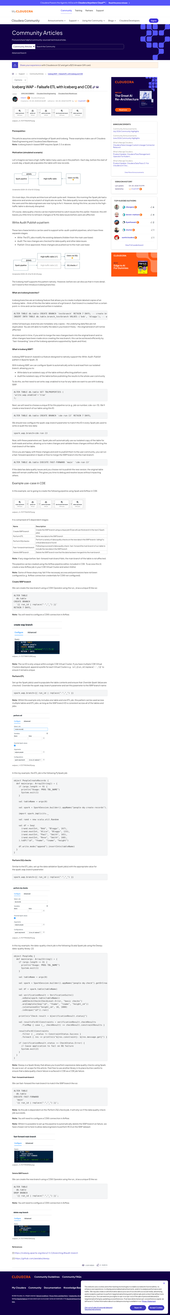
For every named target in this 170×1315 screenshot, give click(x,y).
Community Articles (37, 74)
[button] (49, 112)
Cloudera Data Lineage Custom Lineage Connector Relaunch (134, 146)
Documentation (52, 1287)
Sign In (153, 20)
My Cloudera (19, 1287)
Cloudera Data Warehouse (67, 94)
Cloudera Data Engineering (46, 94)
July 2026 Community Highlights (126, 131)
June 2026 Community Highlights (126, 138)
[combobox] (79, 46)
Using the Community (92, 20)
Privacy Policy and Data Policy (58, 1296)
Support (100, 10)
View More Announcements (134, 172)
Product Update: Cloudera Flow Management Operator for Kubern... (131, 155)
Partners (89, 10)
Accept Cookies (156, 1308)
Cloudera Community (26, 20)
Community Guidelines (47, 1276)
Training (78, 10)
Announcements (55, 20)
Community (66, 10)
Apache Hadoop (22, 1299)
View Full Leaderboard (134, 245)
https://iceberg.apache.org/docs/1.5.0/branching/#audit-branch (46, 1253)
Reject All (138, 1308)
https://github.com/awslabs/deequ (32, 1258)
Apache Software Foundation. (76, 1299)
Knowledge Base (73, 1287)
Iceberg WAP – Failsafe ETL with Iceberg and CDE (52, 87)
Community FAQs (71, 1276)
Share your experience (30, 65)
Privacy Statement (149, 1301)
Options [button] (18, 80)
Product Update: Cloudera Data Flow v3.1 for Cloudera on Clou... (131, 164)
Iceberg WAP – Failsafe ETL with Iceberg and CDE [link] (65, 74)
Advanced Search (19, 53)
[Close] (164, 1283)
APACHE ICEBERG (27, 94)
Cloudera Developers (129, 20)
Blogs (111, 20)
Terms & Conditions (42, 1296)
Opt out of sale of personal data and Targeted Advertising (98, 1309)
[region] (124, 1297)
